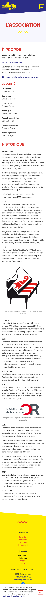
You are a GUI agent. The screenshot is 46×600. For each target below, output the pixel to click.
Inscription (23, 542)
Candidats (23, 537)
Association (23, 555)
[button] (41, 6)
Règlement (23, 545)
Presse (23, 561)
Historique (23, 558)
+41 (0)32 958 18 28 (23, 577)
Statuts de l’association (12, 62)
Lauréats (23, 540)
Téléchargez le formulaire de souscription (20, 77)
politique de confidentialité (14, 596)
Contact (23, 563)
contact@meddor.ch (23, 580)
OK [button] (40, 592)
